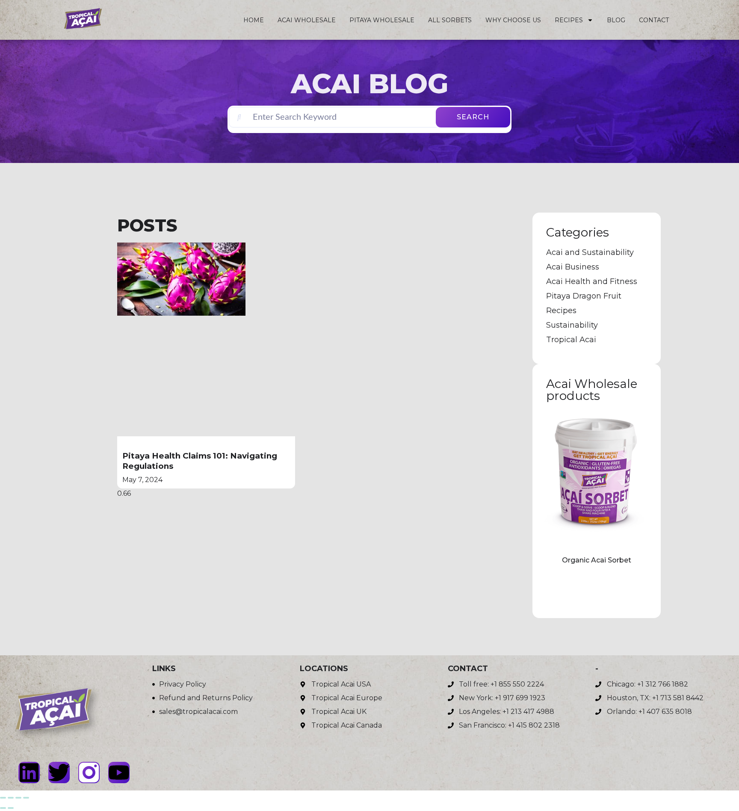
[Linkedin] (29, 772)
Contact (654, 20)
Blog (616, 20)
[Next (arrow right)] (11, 808)
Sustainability (572, 325)
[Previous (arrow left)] (3, 808)
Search (473, 117)
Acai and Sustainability (590, 252)
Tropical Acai (571, 339)
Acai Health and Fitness (591, 281)
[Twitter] (59, 772)
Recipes (569, 20)
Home (253, 20)
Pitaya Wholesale (381, 20)
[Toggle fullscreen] (11, 798)
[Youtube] (119, 772)
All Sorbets (450, 20)
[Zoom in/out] (3, 798)
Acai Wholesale (307, 20)
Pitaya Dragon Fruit (583, 296)
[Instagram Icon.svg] (89, 772)
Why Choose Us (513, 20)
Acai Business (572, 267)
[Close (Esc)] (26, 798)
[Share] (18, 798)
